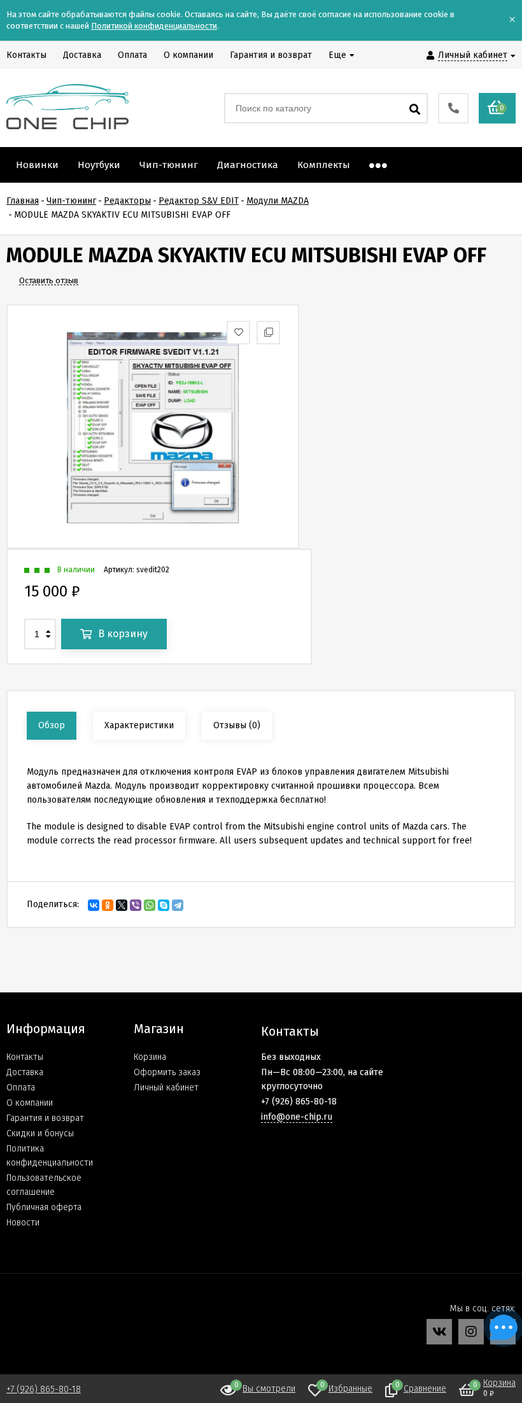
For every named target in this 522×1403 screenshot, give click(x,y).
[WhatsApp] (149, 905)
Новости (22, 1222)
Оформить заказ (167, 1072)
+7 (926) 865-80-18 (43, 1389)
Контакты (24, 1057)
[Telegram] (177, 905)
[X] (121, 905)
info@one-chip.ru (296, 1116)
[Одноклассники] (107, 905)
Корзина (150, 1057)
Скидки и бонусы (40, 1133)
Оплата (20, 1087)
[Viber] (135, 905)
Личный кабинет (166, 1087)
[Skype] (163, 905)
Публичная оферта (43, 1207)
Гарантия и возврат (45, 1118)
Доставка (24, 1072)
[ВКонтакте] (93, 905)
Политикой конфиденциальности (154, 26)
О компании (29, 1102)
